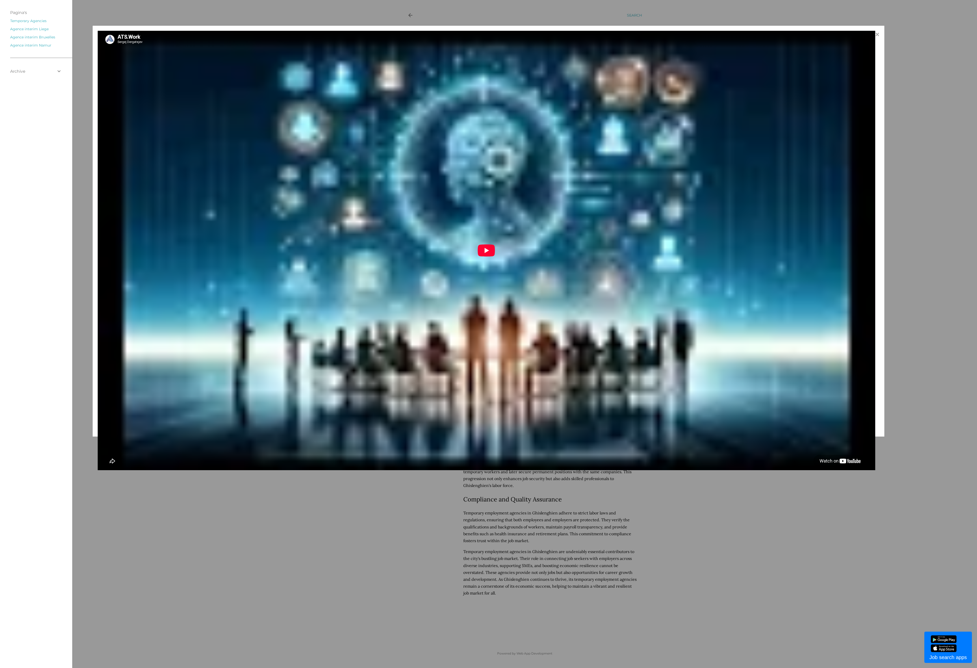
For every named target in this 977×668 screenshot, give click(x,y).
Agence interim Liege (29, 29)
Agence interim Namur (30, 45)
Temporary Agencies (28, 21)
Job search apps (948, 657)
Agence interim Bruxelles (32, 37)
